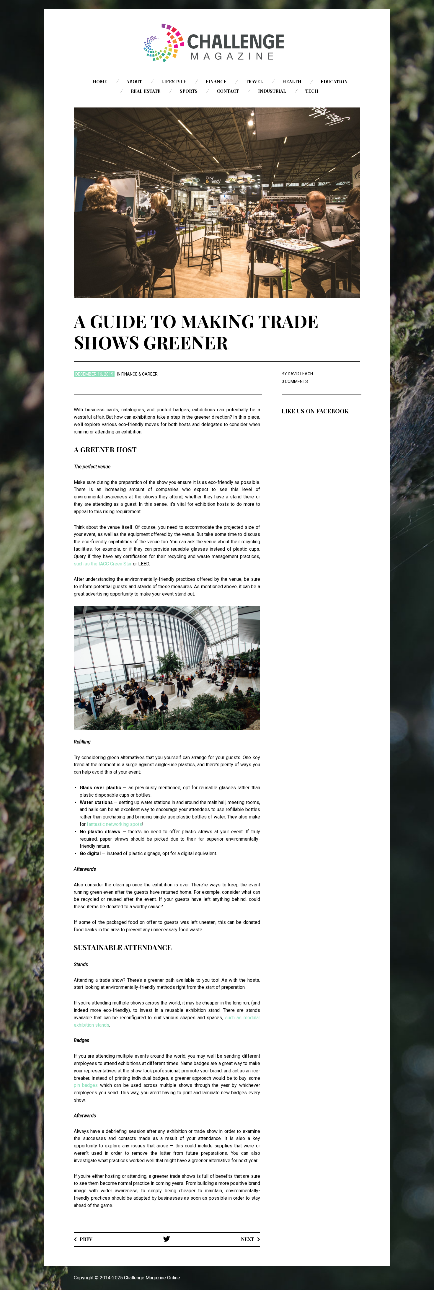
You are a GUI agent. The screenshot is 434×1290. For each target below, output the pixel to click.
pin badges (86, 1085)
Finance (215, 81)
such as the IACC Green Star (103, 564)
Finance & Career (139, 374)
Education (334, 81)
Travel (254, 81)
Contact (228, 91)
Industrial (272, 91)
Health (291, 81)
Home (99, 81)
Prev (86, 1239)
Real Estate (146, 91)
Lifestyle (173, 81)
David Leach (300, 373)
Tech (311, 91)
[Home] (217, 43)
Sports (189, 91)
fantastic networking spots (114, 824)
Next (247, 1239)
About (134, 81)
